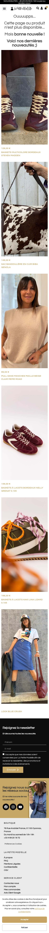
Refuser (24, 928)
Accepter (24, 920)
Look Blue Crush (11, 711)
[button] (4, 8)
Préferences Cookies (13, 844)
